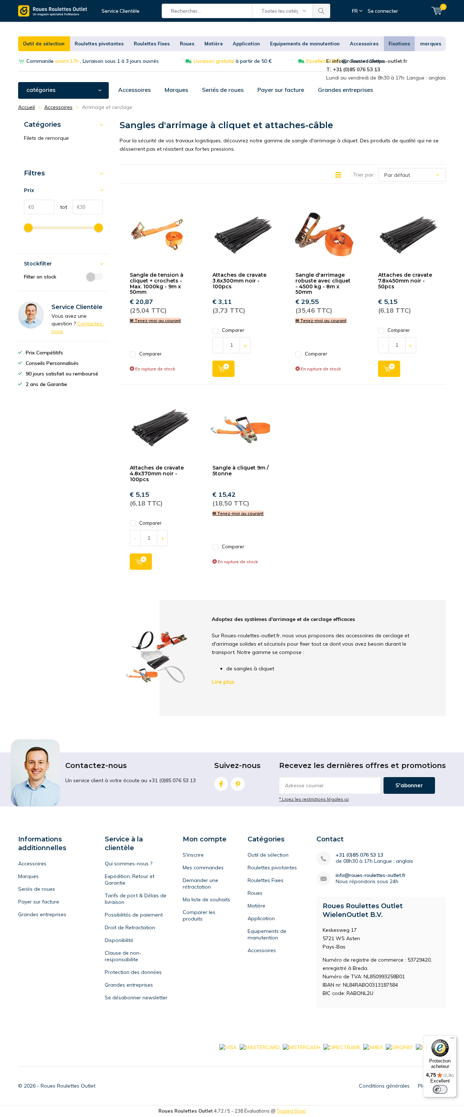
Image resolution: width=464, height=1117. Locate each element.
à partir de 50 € (233, 61)
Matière (213, 43)
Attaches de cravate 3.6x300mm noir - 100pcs (239, 280)
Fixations (399, 43)
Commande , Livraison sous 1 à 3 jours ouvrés (92, 61)
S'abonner (409, 785)
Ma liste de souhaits (206, 899)
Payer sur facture (280, 89)
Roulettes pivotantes (99, 43)
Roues (187, 43)
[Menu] (452, 1039)
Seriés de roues (223, 89)
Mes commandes (203, 867)
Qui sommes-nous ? (128, 863)
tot (60, 207)
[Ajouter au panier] (223, 369)
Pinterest (238, 784)
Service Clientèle (121, 11)
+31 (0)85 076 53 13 (359, 855)
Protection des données (133, 972)
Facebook (221, 784)
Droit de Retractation (130, 927)
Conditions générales (384, 1086)
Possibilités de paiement (134, 914)
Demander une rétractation (200, 883)
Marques (176, 89)
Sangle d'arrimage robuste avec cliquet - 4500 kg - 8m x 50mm (323, 283)
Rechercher (321, 11)
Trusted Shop (291, 1111)
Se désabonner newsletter (136, 997)
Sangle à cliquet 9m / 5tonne (240, 470)
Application (246, 43)
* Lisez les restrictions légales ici (314, 799)
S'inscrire (193, 855)
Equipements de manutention (305, 43)
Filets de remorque (46, 138)
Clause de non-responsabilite (123, 956)
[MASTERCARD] (260, 1047)
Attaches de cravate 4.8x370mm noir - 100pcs (157, 473)
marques (430, 43)
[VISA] (228, 1047)
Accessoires (364, 43)
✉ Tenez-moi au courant (155, 320)
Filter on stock (40, 276)
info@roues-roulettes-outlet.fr (371, 875)
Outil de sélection (44, 43)
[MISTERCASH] (301, 1047)
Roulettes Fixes (152, 43)
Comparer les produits (199, 915)
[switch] (440, 1089)
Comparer (150, 354)
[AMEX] (373, 1047)
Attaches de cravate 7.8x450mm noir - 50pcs (405, 280)
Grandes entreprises (345, 89)
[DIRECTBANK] (341, 1047)
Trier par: (363, 174)
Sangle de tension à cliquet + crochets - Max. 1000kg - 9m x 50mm (156, 283)
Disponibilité (119, 940)
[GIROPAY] (399, 1047)
